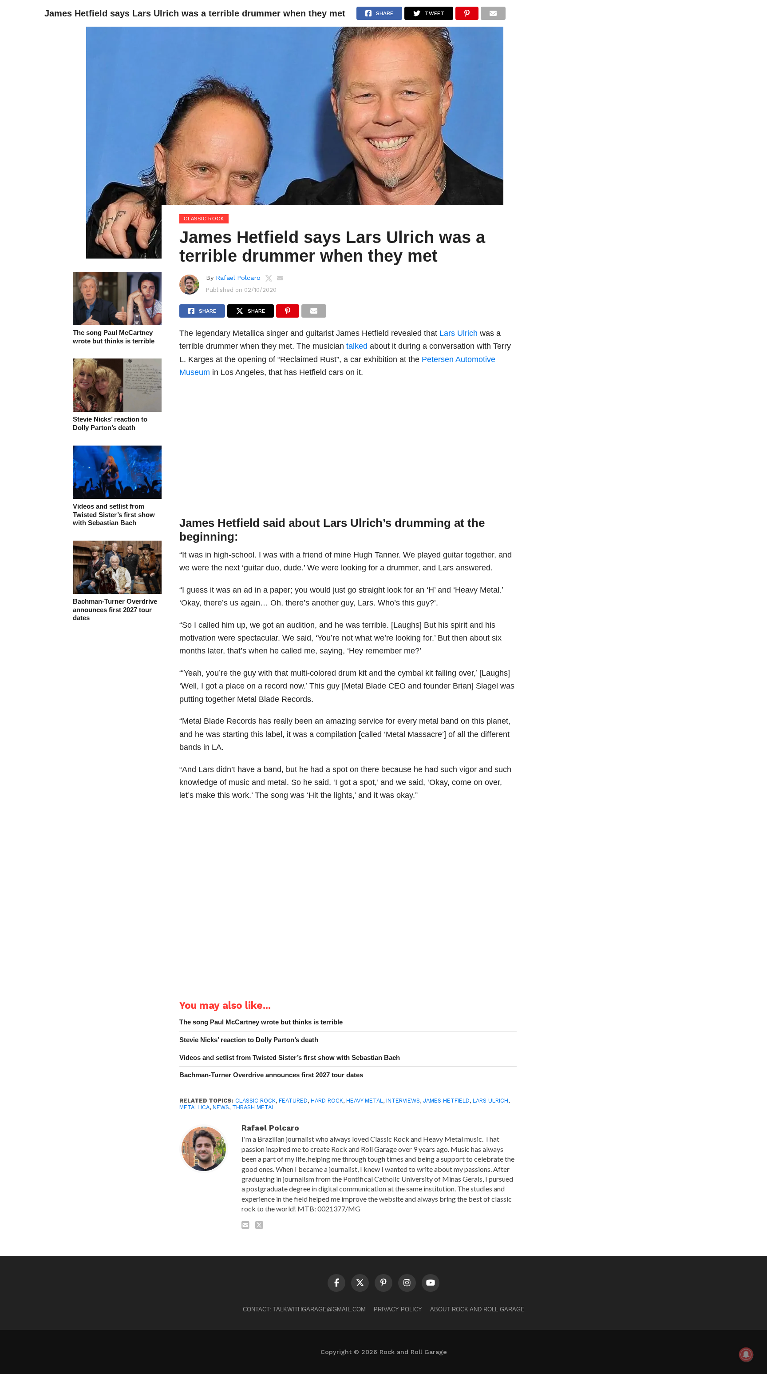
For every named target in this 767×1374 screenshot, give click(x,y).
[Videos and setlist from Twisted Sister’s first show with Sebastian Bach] (117, 496)
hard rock (327, 1100)
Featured (293, 1100)
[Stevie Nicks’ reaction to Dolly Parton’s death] (117, 409)
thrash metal (253, 1107)
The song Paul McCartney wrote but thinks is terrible (113, 337)
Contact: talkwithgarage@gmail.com (304, 1309)
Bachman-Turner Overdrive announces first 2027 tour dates (115, 609)
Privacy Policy (398, 1309)
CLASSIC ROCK (255, 1100)
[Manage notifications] (746, 1354)
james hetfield (446, 1100)
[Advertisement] (348, 449)
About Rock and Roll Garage (477, 1309)
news (221, 1107)
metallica (194, 1107)
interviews (403, 1100)
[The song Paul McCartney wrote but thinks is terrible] (117, 322)
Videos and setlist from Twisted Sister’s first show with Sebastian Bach (114, 514)
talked (357, 345)
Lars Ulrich (458, 333)
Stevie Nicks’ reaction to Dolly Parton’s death (110, 423)
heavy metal (364, 1100)
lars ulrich (490, 1100)
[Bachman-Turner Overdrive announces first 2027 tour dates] (117, 591)
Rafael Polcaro (238, 277)
